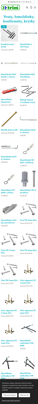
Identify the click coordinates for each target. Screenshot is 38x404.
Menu (35, 7)
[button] (27, 7)
